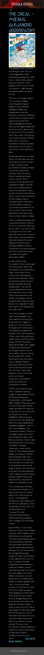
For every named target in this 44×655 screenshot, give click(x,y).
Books (11, 641)
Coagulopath (22, 4)
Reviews (18, 641)
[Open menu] (11, 9)
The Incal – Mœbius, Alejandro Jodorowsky (22, 22)
